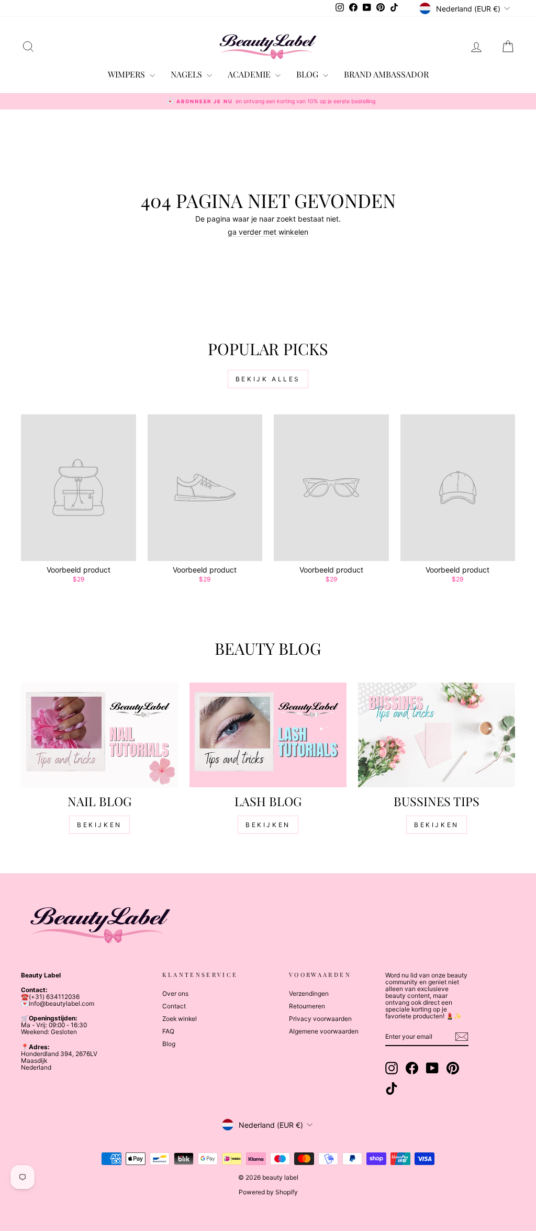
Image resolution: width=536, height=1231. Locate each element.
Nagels (187, 74)
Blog (168, 1044)
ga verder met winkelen (268, 231)
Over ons (175, 993)
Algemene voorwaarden (324, 1031)
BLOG (308, 74)
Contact (174, 1006)
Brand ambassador (386, 74)
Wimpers (127, 74)
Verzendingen (309, 993)
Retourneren (307, 1006)
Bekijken (99, 825)
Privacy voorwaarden (320, 1019)
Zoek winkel (179, 1019)
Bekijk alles (268, 379)
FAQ (168, 1031)
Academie (250, 74)
